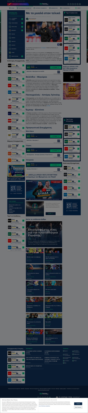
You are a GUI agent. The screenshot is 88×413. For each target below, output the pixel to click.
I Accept (78, 403)
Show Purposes (78, 407)
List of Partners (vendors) (44, 406)
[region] (44, 405)
